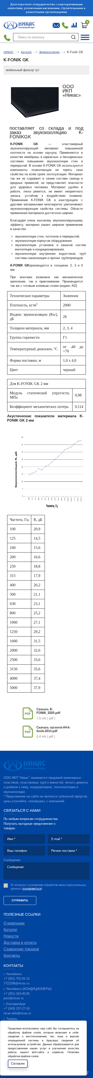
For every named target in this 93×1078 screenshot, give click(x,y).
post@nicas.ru (14, 998)
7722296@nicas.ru (16, 983)
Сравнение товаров (75, 24)
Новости (11, 936)
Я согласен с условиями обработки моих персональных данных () (48, 886)
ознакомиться (32, 888)
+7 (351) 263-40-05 (17, 993)
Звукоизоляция (49, 52)
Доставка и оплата (20, 943)
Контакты (12, 956)
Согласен (18, 1063)
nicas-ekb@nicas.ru (17, 1013)
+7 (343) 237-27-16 (17, 1008)
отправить (20, 900)
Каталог (26, 52)
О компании (14, 923)
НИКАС (9, 52)
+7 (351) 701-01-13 (17, 978)
